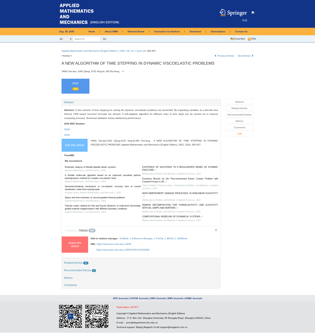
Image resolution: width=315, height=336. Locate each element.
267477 (134, 307)
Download (195, 31)
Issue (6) (141, 51)
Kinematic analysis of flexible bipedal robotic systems (90, 167)
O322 (67, 135)
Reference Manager (142, 238)
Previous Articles (226, 55)
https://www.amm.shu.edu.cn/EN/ (114, 244)
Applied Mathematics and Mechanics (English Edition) (89, 51)
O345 (67, 129)
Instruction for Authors (167, 31)
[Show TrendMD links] (216, 230)
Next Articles (244, 55)
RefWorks (182, 238)
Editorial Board (136, 31)
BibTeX (170, 238)
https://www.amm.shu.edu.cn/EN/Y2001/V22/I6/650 (122, 249)
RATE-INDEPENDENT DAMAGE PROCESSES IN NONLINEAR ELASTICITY (180, 193)
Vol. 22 (130, 51)
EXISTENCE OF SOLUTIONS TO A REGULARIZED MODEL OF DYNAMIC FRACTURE (180, 168)
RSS (253, 38)
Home (92, 31)
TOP (239, 133)
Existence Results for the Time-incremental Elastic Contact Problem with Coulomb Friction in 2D (180, 180)
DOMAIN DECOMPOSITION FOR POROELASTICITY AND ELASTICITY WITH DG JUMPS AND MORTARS (180, 206)
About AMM (111, 31)
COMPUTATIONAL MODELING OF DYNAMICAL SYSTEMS (171, 216)
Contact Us (241, 31)
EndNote (124, 238)
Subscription (218, 31)
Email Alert (239, 38)
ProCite (160, 238)
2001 (122, 51)
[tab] (141, 102)
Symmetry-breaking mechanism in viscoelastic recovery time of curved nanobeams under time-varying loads (103, 188)
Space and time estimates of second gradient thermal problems (95, 197)
